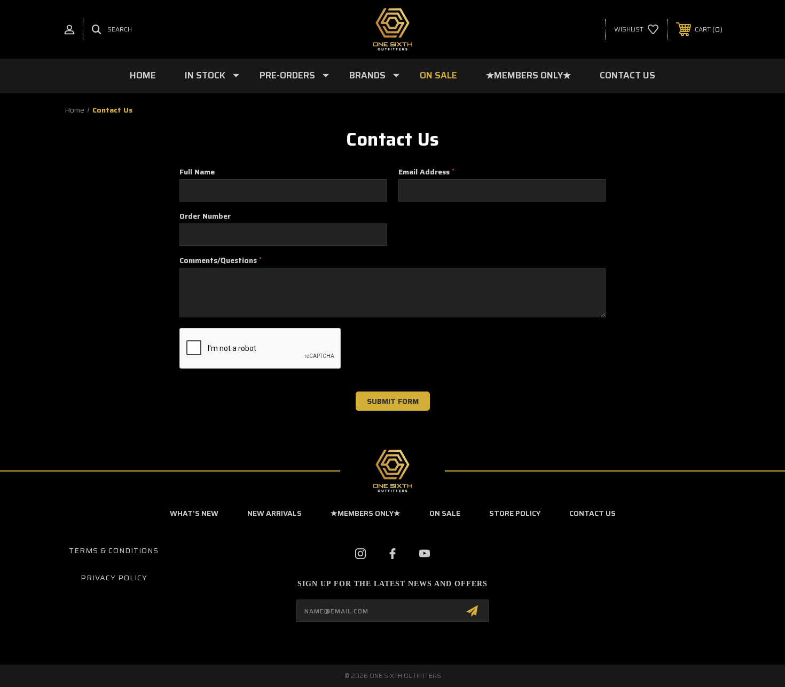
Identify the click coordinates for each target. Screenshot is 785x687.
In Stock (205, 75)
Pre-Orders (287, 75)
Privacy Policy (114, 578)
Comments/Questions (220, 260)
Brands (367, 75)
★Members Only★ (528, 75)
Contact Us (627, 75)
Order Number (205, 216)
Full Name (197, 171)
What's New (194, 513)
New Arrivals (274, 513)
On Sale (438, 75)
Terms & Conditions (114, 550)
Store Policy (514, 513)
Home (143, 75)
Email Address (426, 171)
